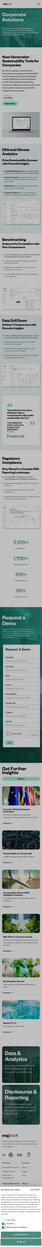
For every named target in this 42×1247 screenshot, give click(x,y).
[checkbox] (8, 1220)
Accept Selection (21, 1235)
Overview (36, 1190)
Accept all (21, 1242)
